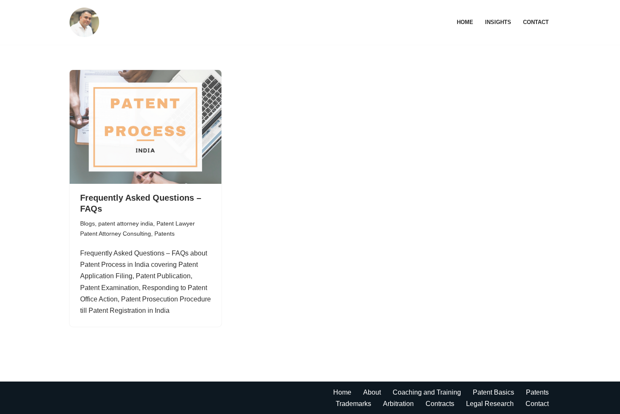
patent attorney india (125, 223)
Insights (498, 22)
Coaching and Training (427, 392)
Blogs (87, 223)
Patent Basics (493, 392)
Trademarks (353, 403)
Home (465, 22)
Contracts (440, 403)
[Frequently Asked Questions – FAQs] (145, 127)
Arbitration (398, 403)
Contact (536, 22)
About (372, 392)
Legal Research (490, 403)
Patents (164, 233)
